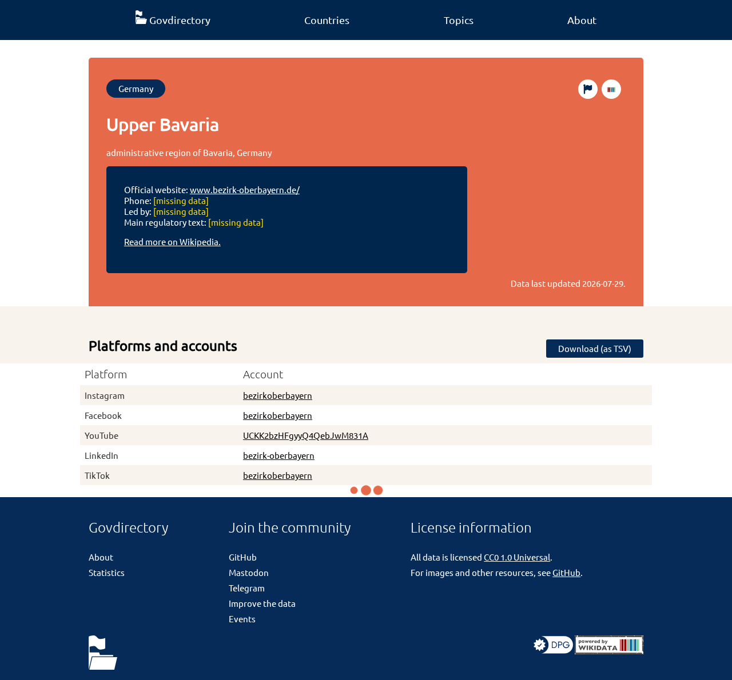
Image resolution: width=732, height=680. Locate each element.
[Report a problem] (588, 89)
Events (242, 618)
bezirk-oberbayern (279, 455)
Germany (135, 88)
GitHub (243, 556)
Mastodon (249, 572)
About (581, 20)
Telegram (247, 587)
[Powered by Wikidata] (609, 650)
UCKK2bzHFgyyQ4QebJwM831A (305, 435)
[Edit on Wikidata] (611, 89)
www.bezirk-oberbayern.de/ (245, 189)
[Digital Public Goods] (553, 650)
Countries (326, 20)
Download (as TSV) (594, 348)
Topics (459, 20)
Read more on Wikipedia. (172, 241)
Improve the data (262, 603)
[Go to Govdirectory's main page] (103, 653)
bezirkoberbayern (277, 395)
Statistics (107, 572)
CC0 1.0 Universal (517, 556)
